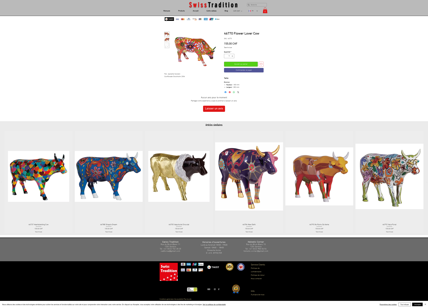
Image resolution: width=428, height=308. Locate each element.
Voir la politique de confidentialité (214, 304)
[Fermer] (425, 304)
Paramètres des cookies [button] (388, 304)
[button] (214, 176)
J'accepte (417, 304)
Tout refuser (404, 304)
